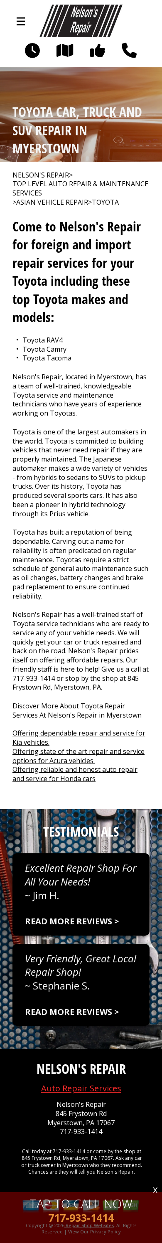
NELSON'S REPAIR (40, 175)
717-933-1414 (33, 678)
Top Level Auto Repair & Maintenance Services (80, 189)
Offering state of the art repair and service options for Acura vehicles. (78, 756)
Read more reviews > (72, 921)
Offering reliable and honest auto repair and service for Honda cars (74, 774)
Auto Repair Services (81, 1088)
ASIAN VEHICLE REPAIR (52, 202)
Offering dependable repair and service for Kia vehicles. (78, 737)
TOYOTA (105, 202)
